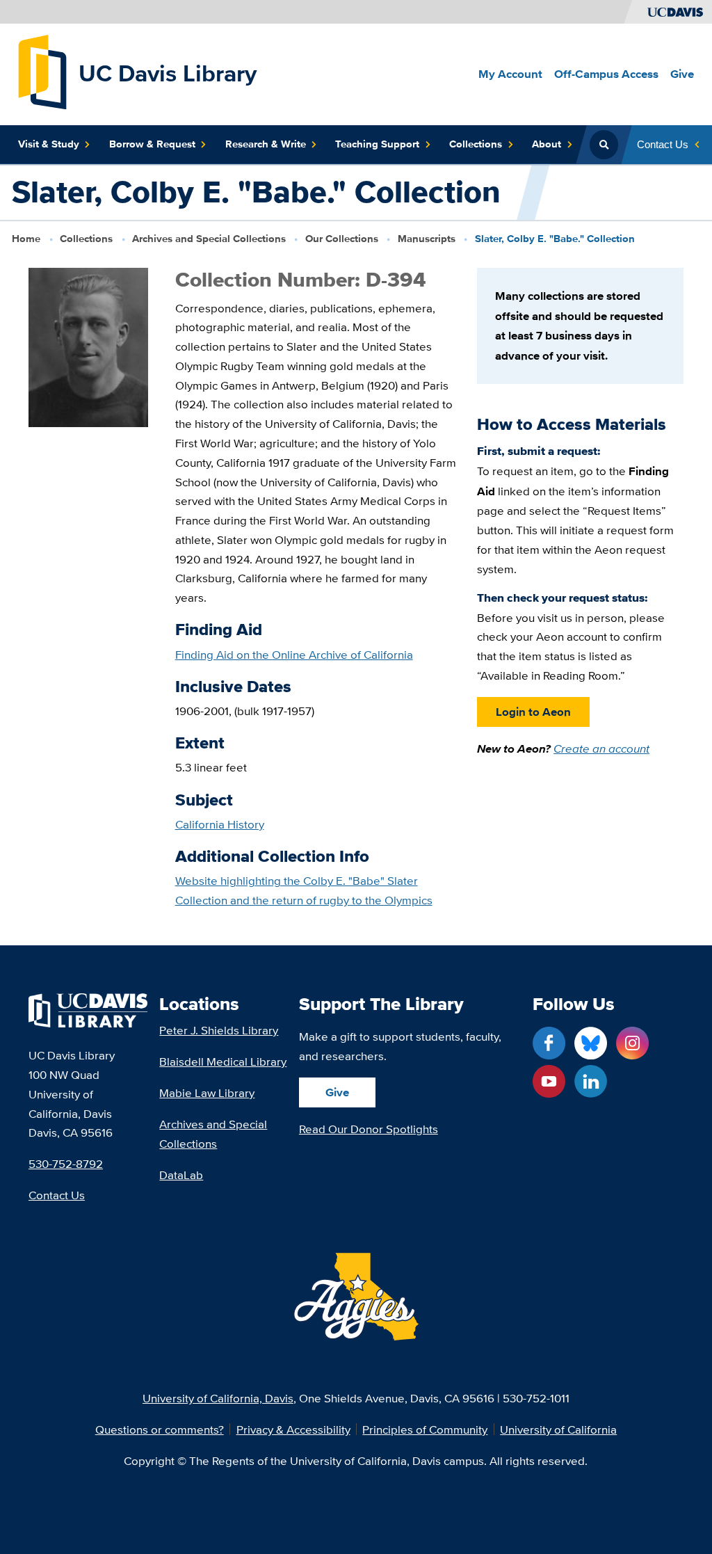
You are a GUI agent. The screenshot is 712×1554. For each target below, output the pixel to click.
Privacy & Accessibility (293, 1429)
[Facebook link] (549, 1043)
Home (26, 238)
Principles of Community (424, 1429)
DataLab (181, 1174)
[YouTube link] (549, 1081)
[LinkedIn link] (590, 1081)
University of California (558, 1429)
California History (219, 824)
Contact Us (57, 1194)
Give (337, 1092)
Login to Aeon (533, 712)
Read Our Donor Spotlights (368, 1128)
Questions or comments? (159, 1429)
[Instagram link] (632, 1043)
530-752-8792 (66, 1163)
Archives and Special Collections (209, 238)
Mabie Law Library (206, 1092)
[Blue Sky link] (590, 1043)
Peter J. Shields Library (218, 1030)
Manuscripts (426, 238)
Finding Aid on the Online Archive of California (294, 654)
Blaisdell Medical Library (222, 1061)
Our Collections (341, 238)
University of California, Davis (218, 1398)
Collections (86, 238)
